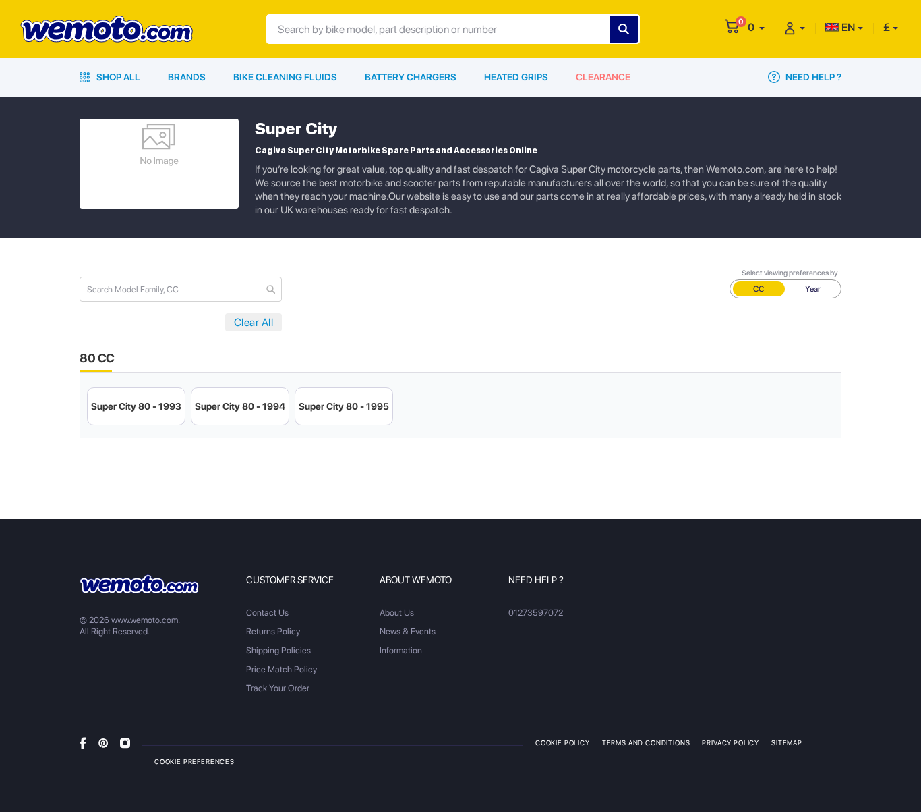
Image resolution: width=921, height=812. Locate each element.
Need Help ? (812, 77)
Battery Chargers (410, 77)
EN (847, 27)
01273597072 (535, 612)
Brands (187, 77)
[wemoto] (139, 583)
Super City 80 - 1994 (240, 406)
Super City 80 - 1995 (344, 406)
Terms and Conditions (646, 742)
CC (758, 289)
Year (813, 289)
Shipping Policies (278, 650)
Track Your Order (277, 688)
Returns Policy (273, 631)
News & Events (408, 631)
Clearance (603, 77)
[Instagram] (125, 742)
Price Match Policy (281, 669)
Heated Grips (516, 77)
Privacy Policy (730, 742)
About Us (397, 612)
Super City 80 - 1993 (136, 406)
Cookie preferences (194, 761)
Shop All (117, 77)
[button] (756, 27)
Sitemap (786, 742)
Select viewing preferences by (790, 273)
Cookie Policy (562, 742)
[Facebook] (83, 742)
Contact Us (267, 612)
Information (401, 650)
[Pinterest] (103, 742)
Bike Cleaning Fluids (285, 77)
